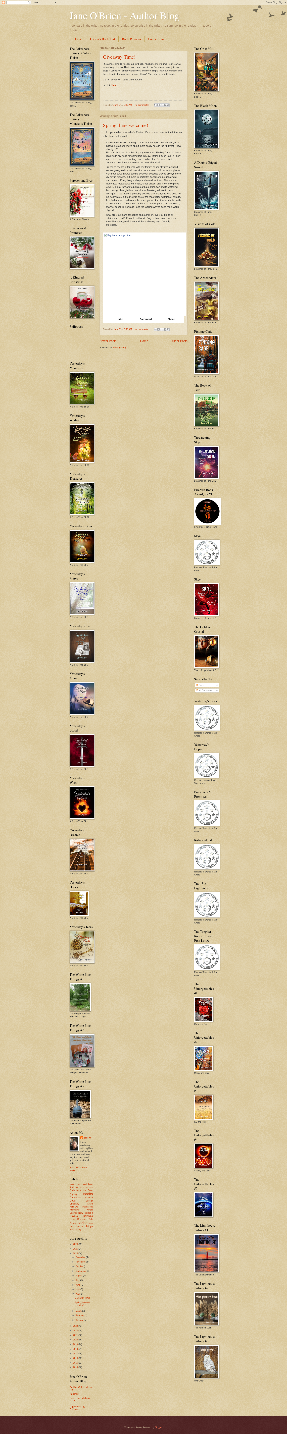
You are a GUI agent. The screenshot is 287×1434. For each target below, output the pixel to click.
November (81, 1262)
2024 (75, 1253)
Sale (91, 1219)
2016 (75, 1358)
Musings (73, 1213)
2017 (75, 1353)
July (78, 1280)
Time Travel (76, 1227)
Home (78, 39)
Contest (89, 1197)
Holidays (74, 1206)
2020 (75, 1339)
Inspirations (87, 1207)
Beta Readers (86, 1187)
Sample (73, 1223)
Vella (72, 1230)
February (80, 1315)
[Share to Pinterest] (168, 105)
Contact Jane (156, 39)
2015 (75, 1363)
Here (113, 85)
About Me (75, 1184)
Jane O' (87, 1138)
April (78, 1294)
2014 (75, 1367)
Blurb (72, 1190)
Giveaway (74, 1204)
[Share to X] (161, 105)
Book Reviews (131, 39)
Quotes (72, 1219)
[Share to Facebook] (164, 105)
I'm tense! (74, 1394)
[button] (118, 319)
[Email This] (155, 105)
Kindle (90, 1209)
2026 (75, 1244)
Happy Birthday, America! (77, 1407)
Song (91, 1223)
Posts (201, 685)
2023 (75, 1326)
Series (82, 1223)
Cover (73, 1200)
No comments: (142, 105)
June (78, 1285)
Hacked (89, 1204)
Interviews (74, 1210)
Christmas (75, 1197)
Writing (78, 1230)
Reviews (82, 1219)
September (81, 1271)
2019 (75, 1344)
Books (88, 1194)
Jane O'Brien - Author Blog (124, 15)
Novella (74, 1215)
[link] (143, 274)
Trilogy (89, 1226)
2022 (75, 1330)
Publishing (87, 1215)
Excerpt (89, 1201)
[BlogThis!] (158, 105)
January (80, 1320)
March (79, 1311)
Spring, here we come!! (126, 125)
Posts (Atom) (119, 347)
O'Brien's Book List (102, 39)
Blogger (158, 1427)
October (80, 1266)
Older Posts (180, 341)
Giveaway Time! (119, 56)
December (81, 1257)
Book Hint (81, 1190)
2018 (75, 1349)
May (78, 1289)
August (79, 1275)
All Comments (205, 690)
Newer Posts (107, 341)
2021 (75, 1335)
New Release (85, 1212)
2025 (75, 1249)
